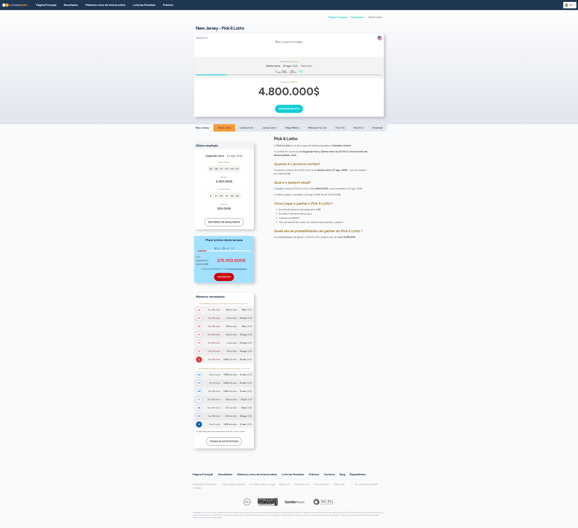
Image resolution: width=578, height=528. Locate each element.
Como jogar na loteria (233, 484)
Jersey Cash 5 (269, 127)
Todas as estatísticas (224, 441)
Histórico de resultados (224, 222)
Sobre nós (284, 484)
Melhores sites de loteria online (105, 5)
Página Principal (338, 17)
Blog (342, 474)
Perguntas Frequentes (205, 484)
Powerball (377, 127)
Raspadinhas (358, 474)
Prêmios (168, 5)
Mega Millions (292, 127)
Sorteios (329, 474)
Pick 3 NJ (340, 127)
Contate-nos (301, 484)
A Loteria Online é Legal (262, 484)
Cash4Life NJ (246, 127)
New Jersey (202, 127)
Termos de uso (321, 484)
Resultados (357, 17)
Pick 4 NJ (358, 127)
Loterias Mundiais (144, 5)
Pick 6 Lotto (224, 127)
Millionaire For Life (317, 127)
